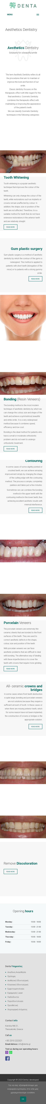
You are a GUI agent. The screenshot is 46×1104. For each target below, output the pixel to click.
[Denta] (23, 5)
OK (23, 1099)
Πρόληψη (11, 976)
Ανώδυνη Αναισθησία (16, 972)
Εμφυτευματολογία (15, 989)
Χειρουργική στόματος (17, 1009)
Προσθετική (12, 1005)
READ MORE (10, 227)
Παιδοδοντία (13, 997)
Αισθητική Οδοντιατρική (17, 980)
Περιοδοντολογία (15, 1001)
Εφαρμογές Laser (15, 993)
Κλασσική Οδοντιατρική (17, 984)
